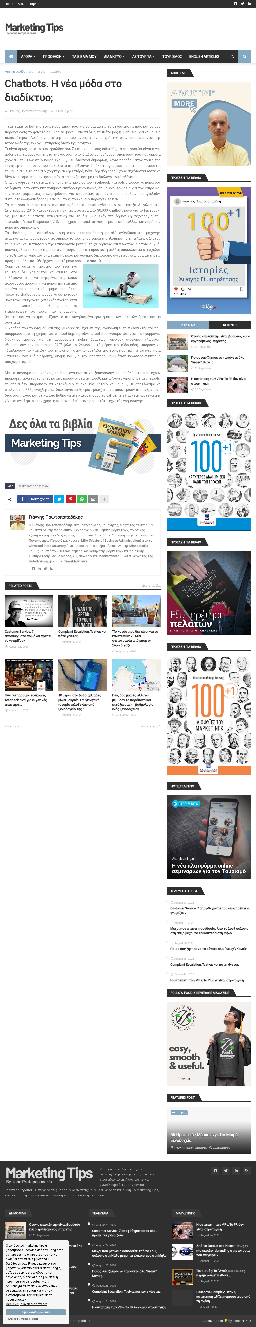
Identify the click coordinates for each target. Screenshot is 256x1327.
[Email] (93, 499)
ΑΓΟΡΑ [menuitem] (26, 57)
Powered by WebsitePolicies (22, 1318)
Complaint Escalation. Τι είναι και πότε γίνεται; (82, 634)
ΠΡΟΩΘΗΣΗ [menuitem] (52, 57)
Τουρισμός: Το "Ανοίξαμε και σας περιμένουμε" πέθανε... (220, 1273)
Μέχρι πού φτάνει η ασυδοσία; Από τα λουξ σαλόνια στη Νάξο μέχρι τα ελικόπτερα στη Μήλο (209, 931)
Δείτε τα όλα (151, 585)
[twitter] (45, 568)
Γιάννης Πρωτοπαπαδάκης (56, 517)
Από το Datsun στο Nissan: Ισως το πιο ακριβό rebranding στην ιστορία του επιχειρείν (223, 1250)
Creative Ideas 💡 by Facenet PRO (227, 1321)
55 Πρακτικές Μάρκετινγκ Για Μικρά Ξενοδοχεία (204, 1137)
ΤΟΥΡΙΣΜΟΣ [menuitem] (172, 57)
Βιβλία (35, 4)
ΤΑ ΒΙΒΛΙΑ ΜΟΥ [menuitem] (84, 57)
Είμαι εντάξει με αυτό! (36, 1312)
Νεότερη (14, 726)
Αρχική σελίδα (15, 71)
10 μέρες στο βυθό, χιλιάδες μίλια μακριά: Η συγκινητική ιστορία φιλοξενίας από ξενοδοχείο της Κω (79, 702)
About (22, 4)
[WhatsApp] (82, 499)
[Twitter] (59, 499)
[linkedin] (39, 568)
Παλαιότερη (149, 726)
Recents (230, 325)
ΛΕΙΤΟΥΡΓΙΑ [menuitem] (142, 57)
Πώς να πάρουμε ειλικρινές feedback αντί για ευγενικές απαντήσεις (26, 699)
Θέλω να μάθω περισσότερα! (26, 1304)
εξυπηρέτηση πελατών (45, 71)
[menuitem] (11, 56)
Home (9, 4)
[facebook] (33, 568)
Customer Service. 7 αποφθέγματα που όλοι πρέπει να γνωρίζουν (28, 636)
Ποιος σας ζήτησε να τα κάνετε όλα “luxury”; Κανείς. (217, 360)
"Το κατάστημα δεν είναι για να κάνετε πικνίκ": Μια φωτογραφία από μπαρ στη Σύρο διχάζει (135, 638)
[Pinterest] (71, 499)
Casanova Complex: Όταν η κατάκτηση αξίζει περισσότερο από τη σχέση (223, 1296)
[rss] (51, 568)
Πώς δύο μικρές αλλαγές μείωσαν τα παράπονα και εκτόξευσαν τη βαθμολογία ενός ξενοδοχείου (133, 702)
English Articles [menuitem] (205, 57)
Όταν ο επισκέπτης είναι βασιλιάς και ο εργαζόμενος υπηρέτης (220, 338)
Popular (188, 325)
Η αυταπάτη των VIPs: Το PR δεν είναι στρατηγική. (218, 381)
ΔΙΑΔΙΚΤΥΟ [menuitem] (113, 57)
